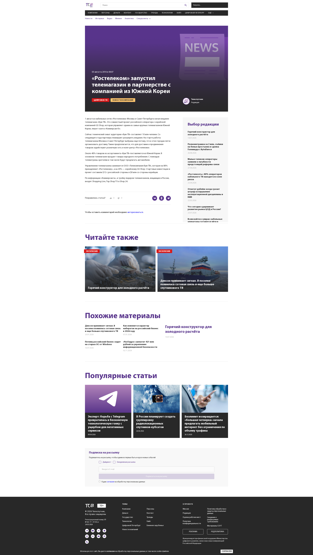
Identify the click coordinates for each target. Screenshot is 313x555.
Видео (109, 19)
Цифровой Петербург (194, 13)
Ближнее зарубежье (155, 525)
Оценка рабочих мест (192, 517)
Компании (93, 13)
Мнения (118, 19)
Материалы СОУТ (214, 526)
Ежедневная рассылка (126, 462)
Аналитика (129, 19)
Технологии (167, 13)
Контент (127, 13)
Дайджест (107, 462)
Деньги (116, 13)
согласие (110, 482)
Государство (141, 13)
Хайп (179, 13)
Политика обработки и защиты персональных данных (216, 511)
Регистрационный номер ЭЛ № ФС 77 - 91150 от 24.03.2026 (95, 522)
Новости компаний (130, 530)
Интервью (99, 19)
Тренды (154, 13)
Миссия (186, 509)
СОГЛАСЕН (227, 551)
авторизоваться (135, 212)
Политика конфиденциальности (192, 522)
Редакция (187, 513)
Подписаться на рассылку (156, 476)
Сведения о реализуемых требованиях (212, 519)
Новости (88, 19)
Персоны (105, 13)
